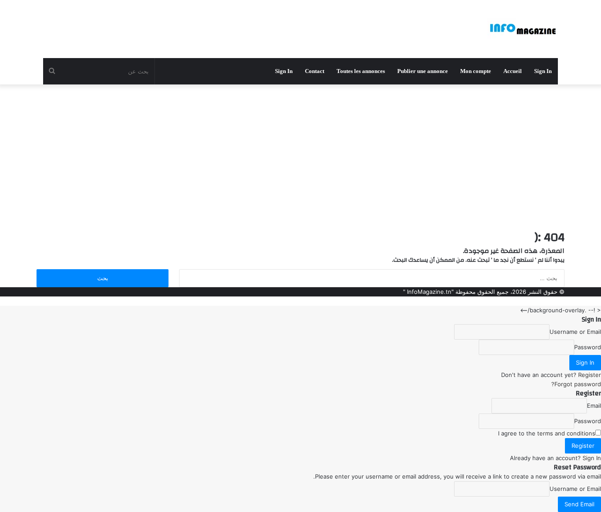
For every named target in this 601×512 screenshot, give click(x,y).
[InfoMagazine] (522, 29)
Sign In (592, 457)
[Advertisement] (300, 154)
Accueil (512, 71)
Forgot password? (576, 384)
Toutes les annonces (361, 71)
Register (589, 374)
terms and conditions (566, 433)
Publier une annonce (422, 71)
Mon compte (475, 71)
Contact (314, 71)
